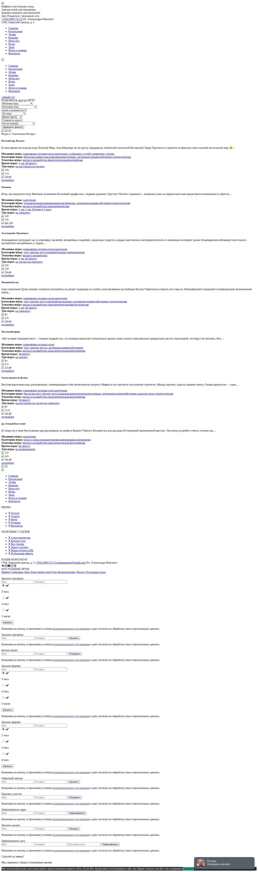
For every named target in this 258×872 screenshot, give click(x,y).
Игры (11, 44)
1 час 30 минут (34, 209)
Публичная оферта (21, 553)
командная (42, 156)
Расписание (15, 31)
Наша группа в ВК (21, 550)
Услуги (14, 513)
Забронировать (77, 813)
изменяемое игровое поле (38, 153)
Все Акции (17, 544)
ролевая (70, 156)
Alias (27, 572)
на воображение (25, 449)
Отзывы (15, 522)
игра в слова (31, 439)
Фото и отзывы (17, 50)
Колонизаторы (66, 572)
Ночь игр (13, 40)
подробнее (7, 180)
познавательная (33, 203)
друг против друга (35, 252)
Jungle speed (44, 572)
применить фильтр (13, 127)
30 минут (30, 163)
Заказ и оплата (19, 547)
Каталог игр (17, 540)
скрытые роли (145, 393)
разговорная (67, 203)
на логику (38, 166)
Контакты (14, 53)
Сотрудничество (20, 537)
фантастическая (57, 160)
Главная (13, 28)
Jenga (33, 572)
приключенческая (58, 206)
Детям (12, 34)
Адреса (14, 516)
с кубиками (74, 153)
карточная (61, 153)
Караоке (13, 37)
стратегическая (121, 156)
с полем (109, 153)
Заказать (7, 622)
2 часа (47, 209)
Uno (54, 572)
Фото (13, 519)
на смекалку (22, 212)
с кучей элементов (93, 153)
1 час (22, 163)
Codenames (16, 572)
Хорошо (188, 868)
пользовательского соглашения (70, 628)
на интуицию (23, 166)
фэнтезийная (74, 160)
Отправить (74, 653)
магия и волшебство (35, 160)
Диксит (80, 572)
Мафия (5, 572)
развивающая (57, 156)
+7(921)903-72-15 (12, 19)
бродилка (29, 156)
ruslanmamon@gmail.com (70, 562)
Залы (11, 47)
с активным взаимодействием (94, 156)
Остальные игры (96, 572)
